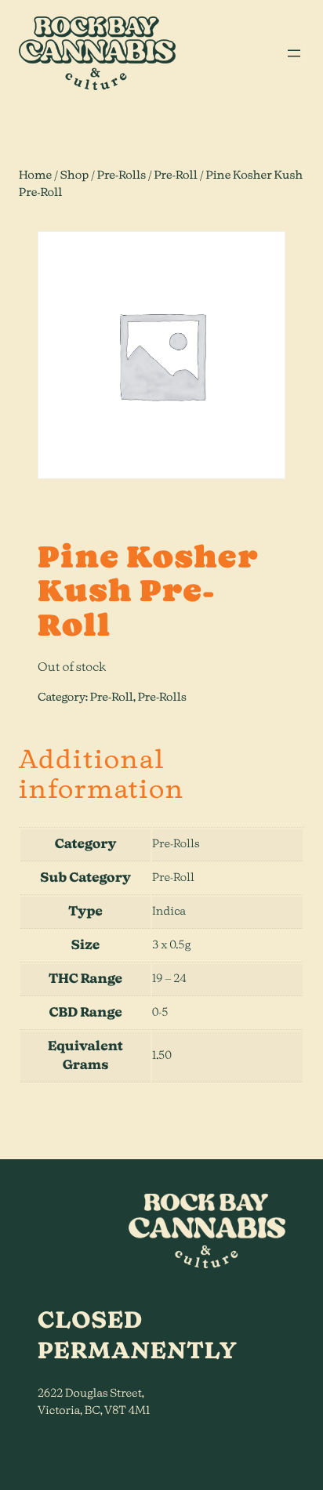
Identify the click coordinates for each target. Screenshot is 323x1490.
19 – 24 (169, 978)
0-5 (160, 1012)
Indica (169, 911)
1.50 (162, 1055)
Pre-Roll (176, 175)
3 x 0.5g (171, 945)
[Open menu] (294, 53)
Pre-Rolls (121, 175)
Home (35, 175)
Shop (74, 175)
